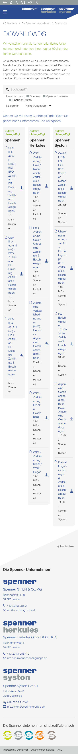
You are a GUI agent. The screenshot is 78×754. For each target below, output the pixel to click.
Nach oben (66, 546)
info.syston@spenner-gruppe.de (25, 706)
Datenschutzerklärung (42, 749)
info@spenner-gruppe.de (21, 610)
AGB (60, 749)
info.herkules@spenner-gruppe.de (26, 658)
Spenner (35, 96)
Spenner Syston (22, 99)
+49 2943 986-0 (16, 605)
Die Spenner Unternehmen (36, 23)
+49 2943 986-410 (17, 653)
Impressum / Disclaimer (15, 749)
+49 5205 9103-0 (17, 702)
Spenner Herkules (57, 96)
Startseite (12, 23)
